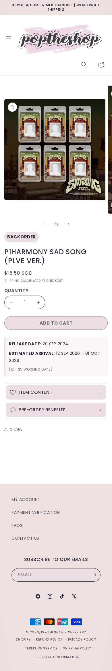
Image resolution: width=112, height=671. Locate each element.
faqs (16, 525)
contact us (25, 538)
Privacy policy (82, 639)
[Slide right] (68, 224)
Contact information (59, 657)
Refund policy (49, 639)
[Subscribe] (94, 575)
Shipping (12, 281)
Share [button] (16, 429)
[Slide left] (43, 224)
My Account (25, 499)
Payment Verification (35, 512)
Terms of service (41, 648)
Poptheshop (52, 632)
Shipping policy (77, 648)
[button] (8, 38)
